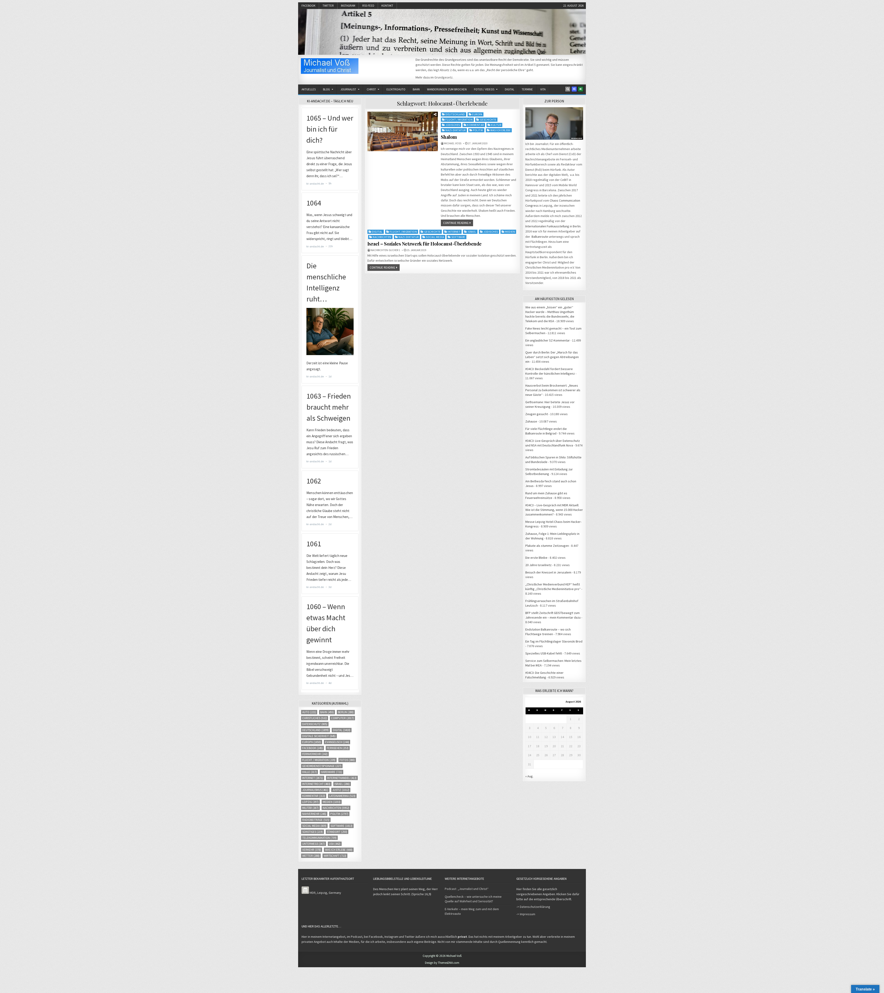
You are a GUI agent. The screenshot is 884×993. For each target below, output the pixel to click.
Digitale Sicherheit (319, 736)
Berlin (346, 712)
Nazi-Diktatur (455, 130)
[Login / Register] (580, 89)
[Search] (567, 89)
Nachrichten (382, 237)
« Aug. (529, 776)
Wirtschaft (335, 856)
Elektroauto (396, 89)
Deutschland (455, 114)
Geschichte (488, 119)
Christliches (314, 718)
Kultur (496, 125)
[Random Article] (574, 89)
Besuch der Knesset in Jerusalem (548, 572)
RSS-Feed (368, 6)
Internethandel (342, 778)
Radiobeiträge (315, 820)
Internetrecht (316, 784)
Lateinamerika (342, 796)
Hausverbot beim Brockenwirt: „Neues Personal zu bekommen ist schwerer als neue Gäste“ (552, 390)
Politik (478, 130)
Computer (342, 718)
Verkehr (311, 850)
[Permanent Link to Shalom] (402, 131)
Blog (326, 89)
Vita (543, 89)
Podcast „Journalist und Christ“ (467, 889)
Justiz (340, 790)
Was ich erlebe (500, 130)
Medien (510, 231)
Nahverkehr (314, 814)
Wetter (311, 856)
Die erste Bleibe (536, 558)
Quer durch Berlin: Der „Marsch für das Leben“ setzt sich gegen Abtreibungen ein (552, 357)
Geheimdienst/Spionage (321, 766)
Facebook (308, 6)
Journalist (348, 89)
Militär (310, 808)
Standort (337, 832)
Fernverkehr (315, 754)
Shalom (449, 137)
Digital (509, 89)
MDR (313, 893)
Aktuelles (309, 89)
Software (458, 237)
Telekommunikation (319, 838)
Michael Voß (452, 143)
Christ (371, 89)
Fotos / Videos (484, 89)
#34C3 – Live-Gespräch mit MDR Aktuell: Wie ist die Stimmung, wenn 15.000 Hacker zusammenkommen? (554, 509)
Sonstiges (312, 832)
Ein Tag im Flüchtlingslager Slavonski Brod (553, 641)
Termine (527, 89)
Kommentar (475, 125)
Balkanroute (540, 236)
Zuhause (531, 421)
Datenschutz (314, 724)
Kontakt (387, 6)
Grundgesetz (443, 77)
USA (334, 844)
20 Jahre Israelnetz (538, 565)
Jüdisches (452, 125)
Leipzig (310, 802)
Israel (472, 231)
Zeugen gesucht (536, 414)
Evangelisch (337, 742)
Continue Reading (455, 223)
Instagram (348, 6)
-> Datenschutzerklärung (533, 907)
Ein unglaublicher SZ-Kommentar (547, 340)
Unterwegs (313, 844)
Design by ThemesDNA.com (442, 963)
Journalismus (315, 790)
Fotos (347, 760)
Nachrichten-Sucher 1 (385, 250)
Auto (309, 712)
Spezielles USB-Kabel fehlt (543, 653)
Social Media (435, 237)
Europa (477, 114)
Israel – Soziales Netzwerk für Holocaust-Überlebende (424, 243)
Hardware (331, 772)
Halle (309, 772)
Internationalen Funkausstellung (547, 226)
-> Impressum (525, 914)
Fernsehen (338, 748)
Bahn (416, 89)
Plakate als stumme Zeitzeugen (547, 546)
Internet (454, 231)
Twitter (328, 6)
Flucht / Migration (459, 119)
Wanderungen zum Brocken (447, 89)
